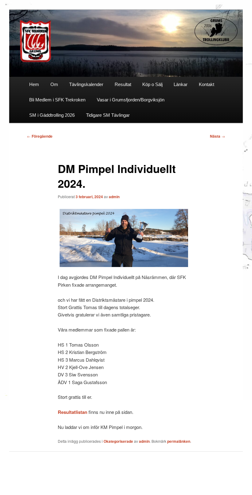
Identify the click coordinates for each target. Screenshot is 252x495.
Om (54, 84)
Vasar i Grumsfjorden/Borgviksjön (130, 99)
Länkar (180, 84)
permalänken (178, 441)
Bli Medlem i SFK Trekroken (57, 99)
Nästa (217, 136)
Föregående (40, 136)
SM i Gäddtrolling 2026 (52, 115)
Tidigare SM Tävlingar (108, 115)
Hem (34, 84)
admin (114, 196)
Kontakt (206, 84)
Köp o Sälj (152, 84)
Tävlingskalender (86, 84)
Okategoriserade (118, 441)
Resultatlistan (72, 412)
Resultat (123, 84)
